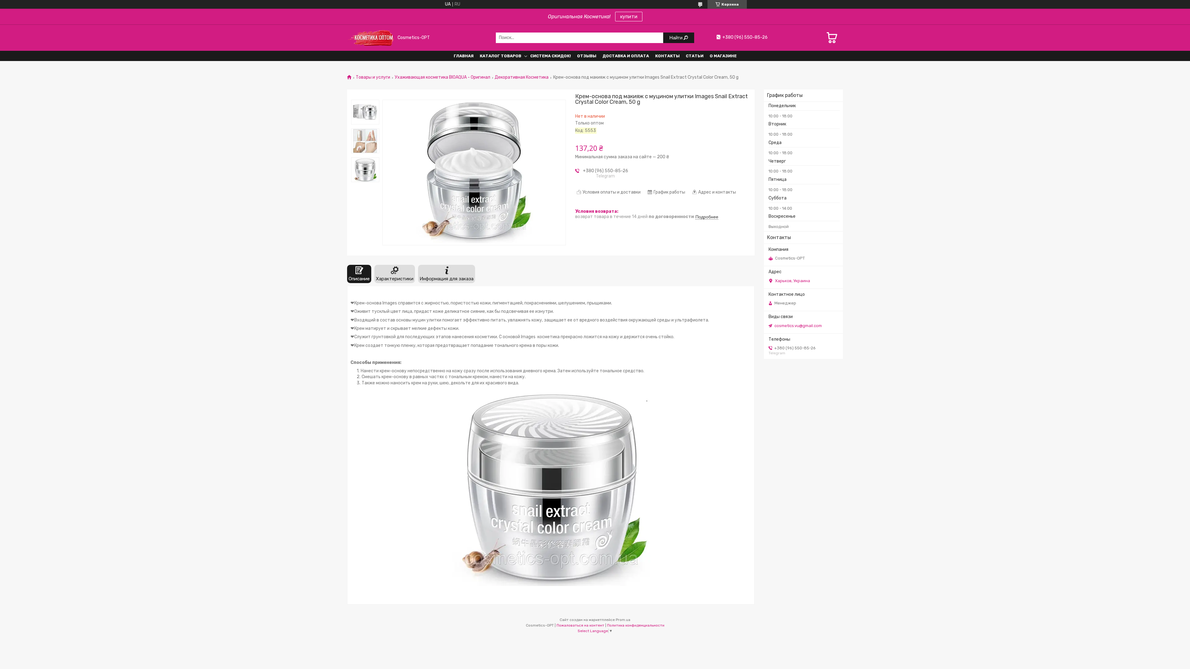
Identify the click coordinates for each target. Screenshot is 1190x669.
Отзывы (586, 56)
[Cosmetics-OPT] (370, 37)
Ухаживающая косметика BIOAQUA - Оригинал (442, 77)
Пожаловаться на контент (580, 625)
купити (628, 17)
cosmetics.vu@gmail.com (798, 325)
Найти (676, 37)
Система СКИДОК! (550, 56)
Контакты (667, 56)
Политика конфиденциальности (635, 625)
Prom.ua (623, 620)
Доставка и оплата (625, 56)
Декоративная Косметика (522, 77)
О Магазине (723, 56)
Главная (464, 56)
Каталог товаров (500, 56)
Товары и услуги (373, 77)
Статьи (694, 56)
